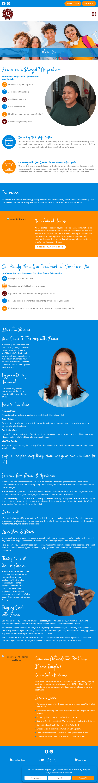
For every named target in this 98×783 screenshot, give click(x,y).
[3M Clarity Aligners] (49, 759)
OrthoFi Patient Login (50, 247)
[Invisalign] (18, 760)
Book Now (89, 3)
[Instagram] (8, 3)
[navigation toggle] (93, 14)
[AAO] (80, 760)
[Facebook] (3, 3)
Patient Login (73, 3)
